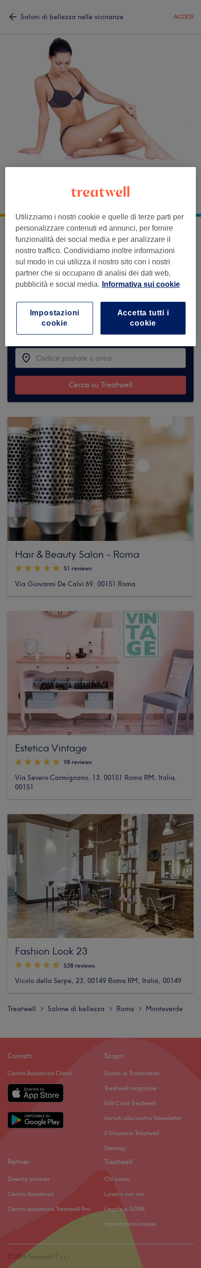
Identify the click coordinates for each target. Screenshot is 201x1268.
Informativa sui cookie (141, 284)
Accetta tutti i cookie (143, 318)
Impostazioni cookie (55, 318)
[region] (100, 257)
